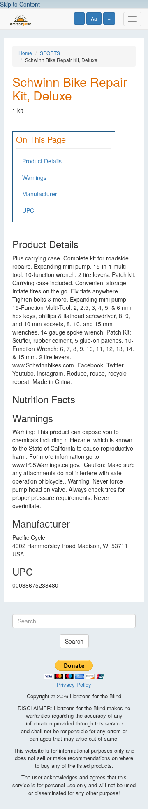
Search (74, 641)
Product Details (42, 161)
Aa (94, 18)
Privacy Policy (74, 684)
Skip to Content (20, 4)
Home (25, 52)
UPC (28, 210)
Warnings (34, 177)
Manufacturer (39, 194)
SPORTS (50, 52)
